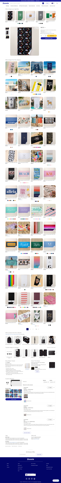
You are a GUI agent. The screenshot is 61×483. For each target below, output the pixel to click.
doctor (11, 442)
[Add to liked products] (38, 28)
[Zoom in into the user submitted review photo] (7, 391)
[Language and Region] (53, 3)
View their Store (37, 370)
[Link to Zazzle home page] (6, 3)
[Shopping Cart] (57, 3)
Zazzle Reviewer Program (27, 409)
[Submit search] (43, 3)
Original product (29, 414)
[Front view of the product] (24, 41)
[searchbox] (26, 3)
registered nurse (14, 442)
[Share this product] (35, 28)
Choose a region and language (29, 473)
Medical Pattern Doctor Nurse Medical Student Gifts (13, 334)
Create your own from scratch (27, 369)
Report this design (52, 368)
